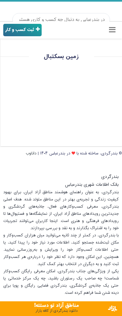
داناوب (31, 153)
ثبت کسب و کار (20, 29)
